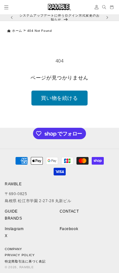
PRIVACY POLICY (20, 255)
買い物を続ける (59, 98)
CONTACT (69, 211)
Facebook (69, 229)
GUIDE (11, 211)
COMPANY (13, 249)
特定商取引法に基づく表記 (25, 261)
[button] (6, 7)
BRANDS (13, 218)
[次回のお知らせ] (107, 17)
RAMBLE (26, 267)
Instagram (14, 229)
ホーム (17, 30)
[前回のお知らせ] (12, 17)
